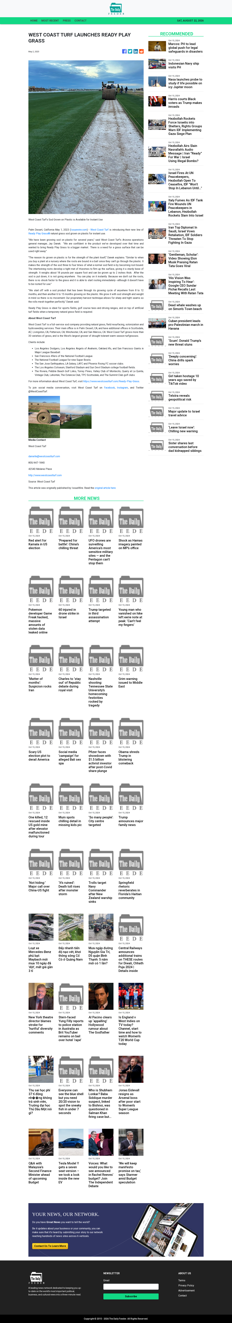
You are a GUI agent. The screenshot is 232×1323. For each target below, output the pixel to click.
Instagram (122, 387)
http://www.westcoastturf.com (45, 475)
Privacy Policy (186, 1285)
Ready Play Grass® (39, 233)
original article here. (105, 487)
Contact (182, 1295)
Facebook (109, 387)
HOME (34, 20)
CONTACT (80, 20)
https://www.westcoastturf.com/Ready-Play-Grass (111, 381)
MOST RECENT (50, 20)
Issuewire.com (79, 229)
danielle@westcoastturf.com (44, 456)
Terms (181, 1280)
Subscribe (131, 1296)
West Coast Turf (100, 229)
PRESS (67, 20)
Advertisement (186, 1290)
